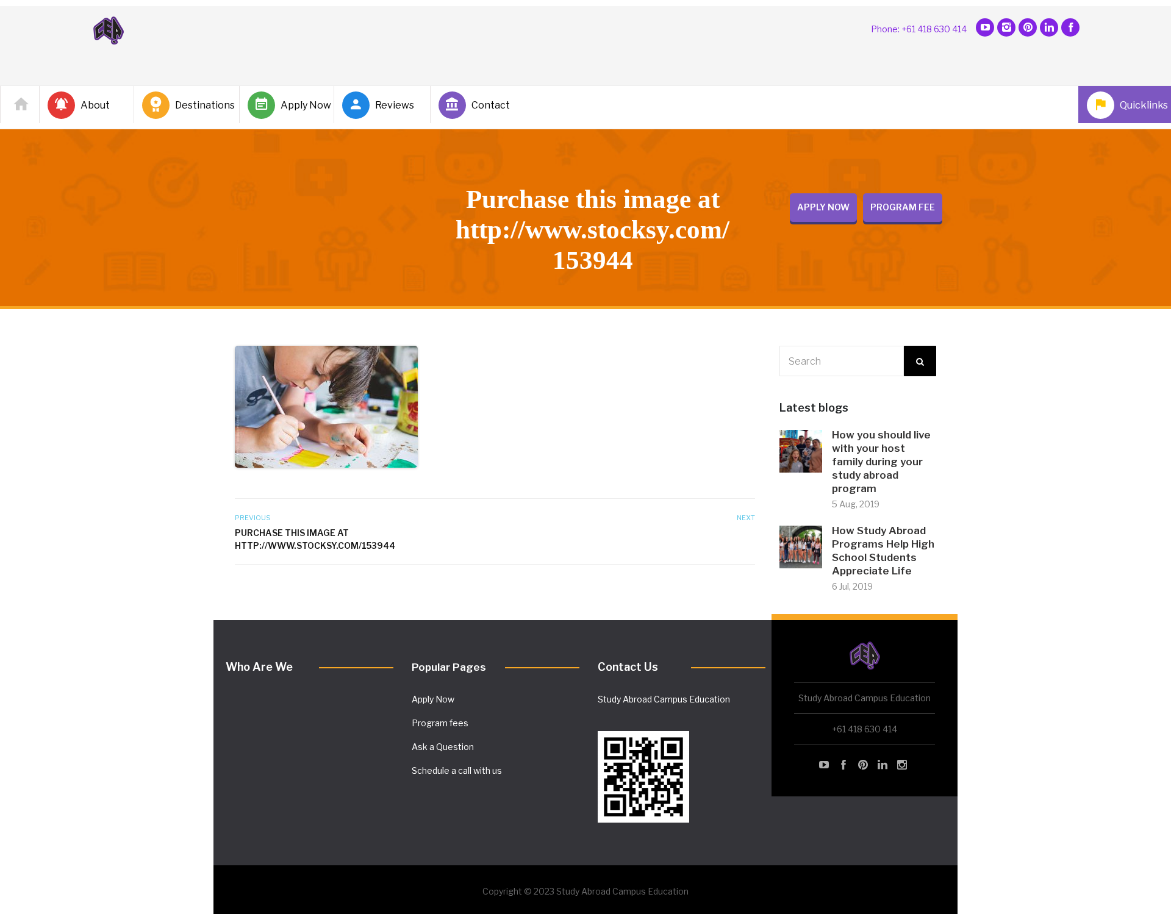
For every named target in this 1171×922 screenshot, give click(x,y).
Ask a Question (443, 747)
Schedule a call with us (457, 770)
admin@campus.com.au (646, 720)
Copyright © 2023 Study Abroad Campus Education (585, 891)
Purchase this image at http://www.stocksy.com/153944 (315, 539)
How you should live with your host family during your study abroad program (881, 462)
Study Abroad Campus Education (664, 699)
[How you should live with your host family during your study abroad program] (800, 450)
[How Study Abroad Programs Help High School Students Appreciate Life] (800, 546)
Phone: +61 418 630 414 (919, 29)
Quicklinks (1141, 105)
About (95, 105)
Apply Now (302, 105)
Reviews (394, 105)
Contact (490, 105)
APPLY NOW (823, 207)
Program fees (440, 723)
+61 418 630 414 (864, 729)
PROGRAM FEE (902, 207)
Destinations (202, 105)
